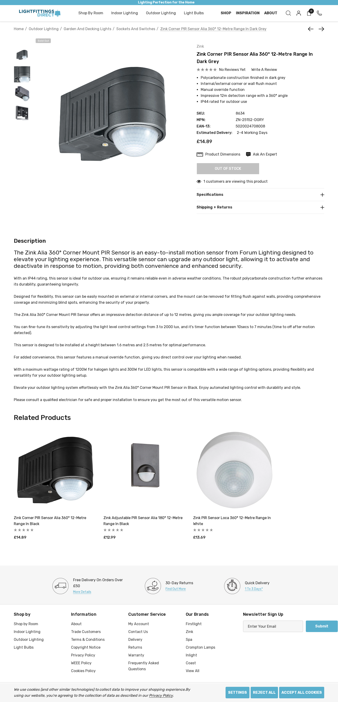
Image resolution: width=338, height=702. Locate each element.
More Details (82, 592)
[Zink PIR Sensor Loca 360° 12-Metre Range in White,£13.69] (234, 470)
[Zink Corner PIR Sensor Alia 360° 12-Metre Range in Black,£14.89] (55, 470)
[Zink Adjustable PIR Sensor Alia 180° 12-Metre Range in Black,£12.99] (144, 470)
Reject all (264, 692)
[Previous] (312, 29)
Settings (237, 692)
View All (192, 671)
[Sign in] (298, 13)
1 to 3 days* (254, 589)
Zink (200, 46)
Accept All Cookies (301, 692)
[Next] (320, 29)
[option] (91, 586)
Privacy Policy (161, 695)
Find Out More (176, 589)
